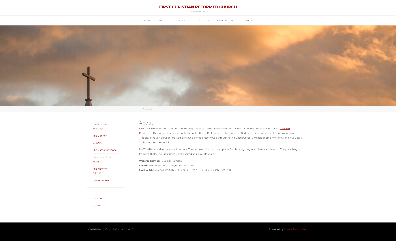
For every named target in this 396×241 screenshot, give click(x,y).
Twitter (97, 205)
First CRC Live (225, 20)
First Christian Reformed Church (198, 6)
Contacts (203, 20)
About (162, 20)
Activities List (182, 20)
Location (246, 20)
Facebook (99, 198)
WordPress (301, 229)
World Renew (101, 180)
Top (388, 233)
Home (147, 20)
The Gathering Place (105, 149)
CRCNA (97, 142)
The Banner (100, 135)
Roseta (287, 229)
